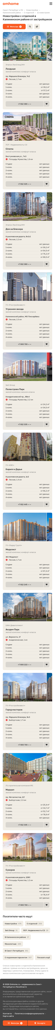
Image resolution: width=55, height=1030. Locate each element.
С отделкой (34, 923)
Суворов (10, 870)
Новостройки (13, 923)
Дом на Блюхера (14, 229)
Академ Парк (12, 629)
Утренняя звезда (15, 309)
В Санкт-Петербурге (16, 951)
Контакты (7, 1013)
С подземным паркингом (18, 957)
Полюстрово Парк (15, 389)
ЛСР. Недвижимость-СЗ (35, 930)
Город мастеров (14, 709)
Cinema (9, 149)
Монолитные (13, 944)
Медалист (11, 549)
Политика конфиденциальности (29, 1013)
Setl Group (11, 930)
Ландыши (11, 68)
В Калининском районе (17, 937)
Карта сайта (8, 1016)
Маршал (10, 789)
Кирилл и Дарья (14, 469)
